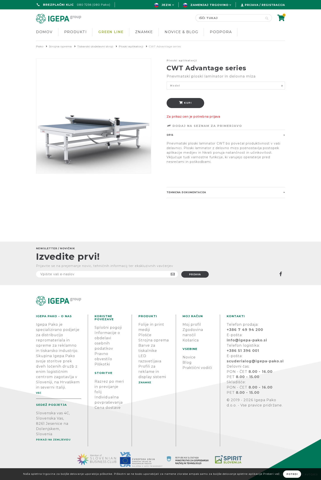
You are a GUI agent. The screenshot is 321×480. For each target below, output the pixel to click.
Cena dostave (108, 408)
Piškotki (102, 364)
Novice (189, 357)
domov (44, 32)
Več (38, 393)
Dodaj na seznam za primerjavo (206, 125)
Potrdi (292, 474)
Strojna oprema (153, 340)
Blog (187, 362)
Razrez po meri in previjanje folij (109, 386)
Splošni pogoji (108, 327)
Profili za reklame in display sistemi (152, 371)
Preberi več (271, 473)
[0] (281, 19)
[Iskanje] (267, 18)
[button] (226, 85)
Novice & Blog (181, 32)
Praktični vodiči (197, 368)
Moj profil (192, 324)
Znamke (144, 32)
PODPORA (221, 32)
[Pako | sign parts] (160, 301)
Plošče (145, 335)
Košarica (191, 340)
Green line (110, 32)
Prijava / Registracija (265, 5)
